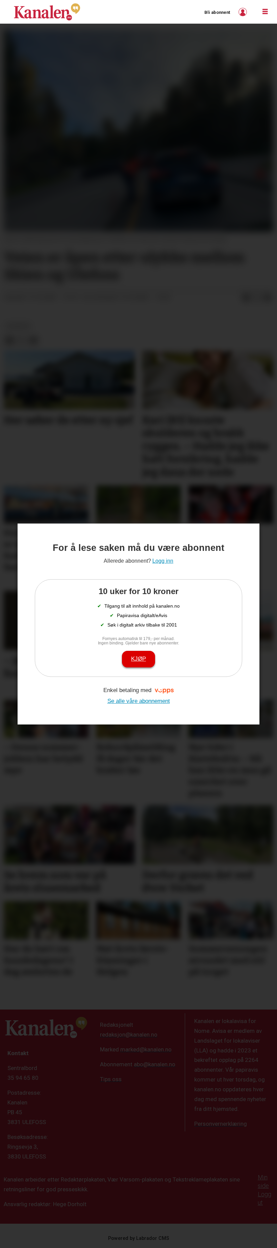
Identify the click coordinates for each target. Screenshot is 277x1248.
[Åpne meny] (265, 12)
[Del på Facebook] (246, 297)
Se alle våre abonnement (138, 701)
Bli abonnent (217, 12)
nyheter (18, 326)
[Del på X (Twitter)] (257, 297)
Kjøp (138, 659)
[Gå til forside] (47, 12)
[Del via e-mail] (267, 297)
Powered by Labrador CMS (138, 1238)
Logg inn (243, 12)
